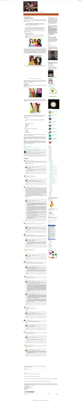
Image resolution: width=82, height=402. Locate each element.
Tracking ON (53, 239)
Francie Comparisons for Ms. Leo (53, 172)
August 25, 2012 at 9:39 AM (31, 234)
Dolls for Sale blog (29, 146)
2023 (49, 149)
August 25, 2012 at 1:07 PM (31, 261)
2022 (49, 150)
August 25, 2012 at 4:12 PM (36, 180)
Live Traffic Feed (52, 225)
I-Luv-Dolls (29, 20)
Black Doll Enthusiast (29, 180)
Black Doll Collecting (51, 227)
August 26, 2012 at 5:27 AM (30, 331)
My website (50, 248)
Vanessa (26, 175)
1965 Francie (27, 150)
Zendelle (26, 160)
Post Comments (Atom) (29, 369)
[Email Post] (34, 149)
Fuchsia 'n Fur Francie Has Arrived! (53, 173)
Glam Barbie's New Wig (52, 183)
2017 (49, 155)
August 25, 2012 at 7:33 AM (31, 175)
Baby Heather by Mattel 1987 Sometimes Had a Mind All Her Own (54, 139)
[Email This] (35, 149)
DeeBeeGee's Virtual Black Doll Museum (50, 245)
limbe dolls (26, 234)
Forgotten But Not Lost (51, 177)
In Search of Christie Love (52, 181)
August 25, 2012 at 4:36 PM (36, 255)
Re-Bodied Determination (52, 178)
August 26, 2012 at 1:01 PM (36, 325)
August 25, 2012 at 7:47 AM (30, 186)
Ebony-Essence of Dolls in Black (50, 247)
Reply (26, 164)
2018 (49, 154)
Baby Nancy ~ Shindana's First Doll (53, 179)
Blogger (48, 400)
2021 (49, 151)
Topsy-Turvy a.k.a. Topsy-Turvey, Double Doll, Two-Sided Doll (54, 112)
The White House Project (52, 180)
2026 (49, 146)
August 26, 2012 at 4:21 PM (36, 350)
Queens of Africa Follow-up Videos (53, 182)
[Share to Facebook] (37, 149)
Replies (27, 199)
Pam (25, 331)
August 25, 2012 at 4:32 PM (36, 200)
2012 (49, 160)
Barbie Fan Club (32, 290)
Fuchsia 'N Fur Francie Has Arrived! (29, 19)
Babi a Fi (49, 197)
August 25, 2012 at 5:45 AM (31, 160)
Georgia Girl (26, 261)
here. (53, 66)
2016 (49, 156)
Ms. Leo (26, 186)
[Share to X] (36, 149)
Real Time (51, 239)
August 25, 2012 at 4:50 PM (36, 281)
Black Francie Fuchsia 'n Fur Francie (32, 150)
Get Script (49, 239)
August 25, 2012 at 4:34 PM (36, 227)
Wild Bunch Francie (38, 150)
